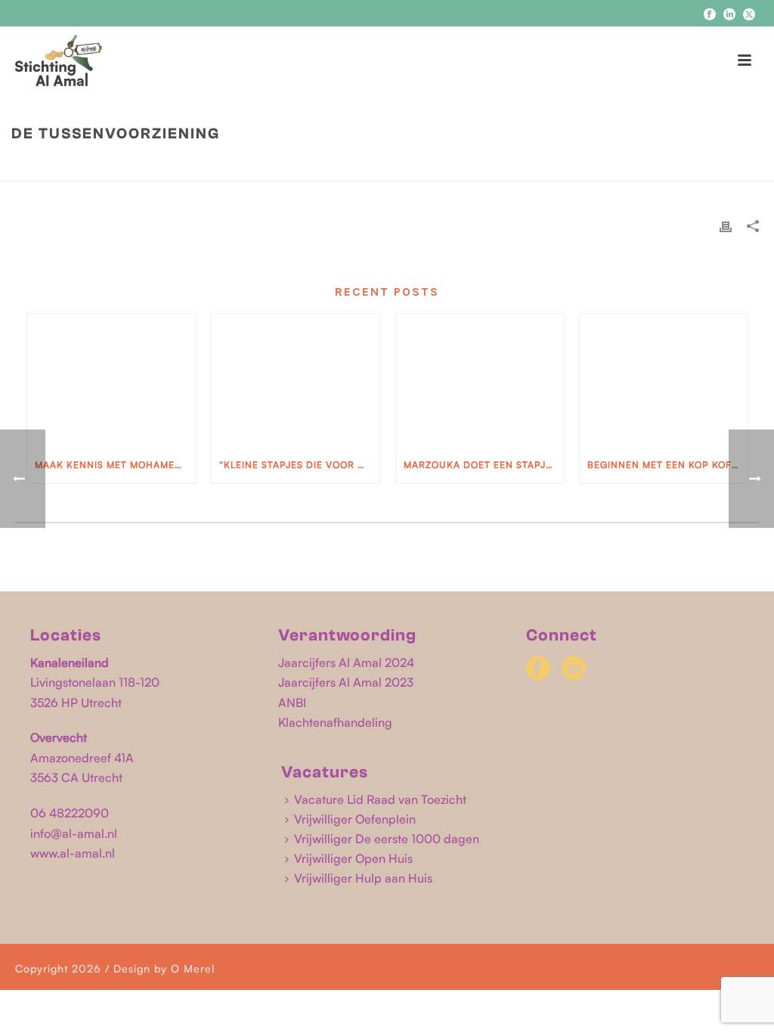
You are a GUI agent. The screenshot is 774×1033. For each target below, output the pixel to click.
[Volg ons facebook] (538, 669)
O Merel (193, 968)
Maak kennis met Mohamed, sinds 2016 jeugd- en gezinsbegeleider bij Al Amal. (115, 464)
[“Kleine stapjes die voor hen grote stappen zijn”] (295, 380)
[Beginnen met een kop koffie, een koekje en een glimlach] (664, 380)
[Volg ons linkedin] (574, 669)
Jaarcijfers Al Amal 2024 (346, 662)
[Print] (726, 226)
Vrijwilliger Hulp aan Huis (363, 878)
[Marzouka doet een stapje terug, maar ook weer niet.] (480, 380)
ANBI (292, 702)
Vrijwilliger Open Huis (353, 858)
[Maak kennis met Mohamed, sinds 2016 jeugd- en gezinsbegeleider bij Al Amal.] (111, 380)
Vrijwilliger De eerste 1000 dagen (386, 838)
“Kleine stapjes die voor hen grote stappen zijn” (299, 464)
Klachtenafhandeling (335, 722)
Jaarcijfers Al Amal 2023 (345, 682)
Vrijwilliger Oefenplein (355, 819)
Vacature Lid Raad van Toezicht (380, 799)
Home (617, 165)
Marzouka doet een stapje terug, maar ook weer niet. (484, 464)
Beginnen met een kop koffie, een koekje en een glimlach (667, 464)
